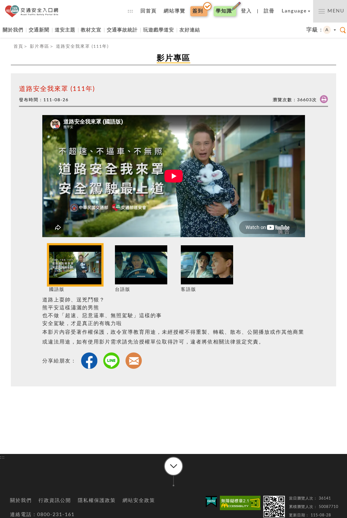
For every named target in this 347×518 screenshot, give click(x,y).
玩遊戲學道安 (158, 30)
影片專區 (39, 46)
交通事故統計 (122, 30)
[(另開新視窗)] (240, 503)
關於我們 (13, 30)
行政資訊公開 (54, 500)
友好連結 (189, 30)
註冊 (269, 11)
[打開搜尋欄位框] (343, 30)
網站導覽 (174, 11)
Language (294, 11)
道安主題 (65, 30)
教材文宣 (91, 30)
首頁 (18, 46)
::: (130, 11)
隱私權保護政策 (97, 500)
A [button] (327, 30)
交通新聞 (39, 30)
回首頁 (148, 11)
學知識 (224, 11)
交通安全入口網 (33, 11)
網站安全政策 (139, 500)
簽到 (197, 11)
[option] (75, 269)
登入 (246, 11)
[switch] (330, 11)
